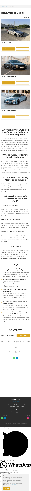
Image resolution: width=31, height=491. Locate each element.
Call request (15, 401)
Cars (6, 6)
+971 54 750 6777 (7, 336)
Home (2, 6)
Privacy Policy (13, 484)
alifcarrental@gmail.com (15, 352)
